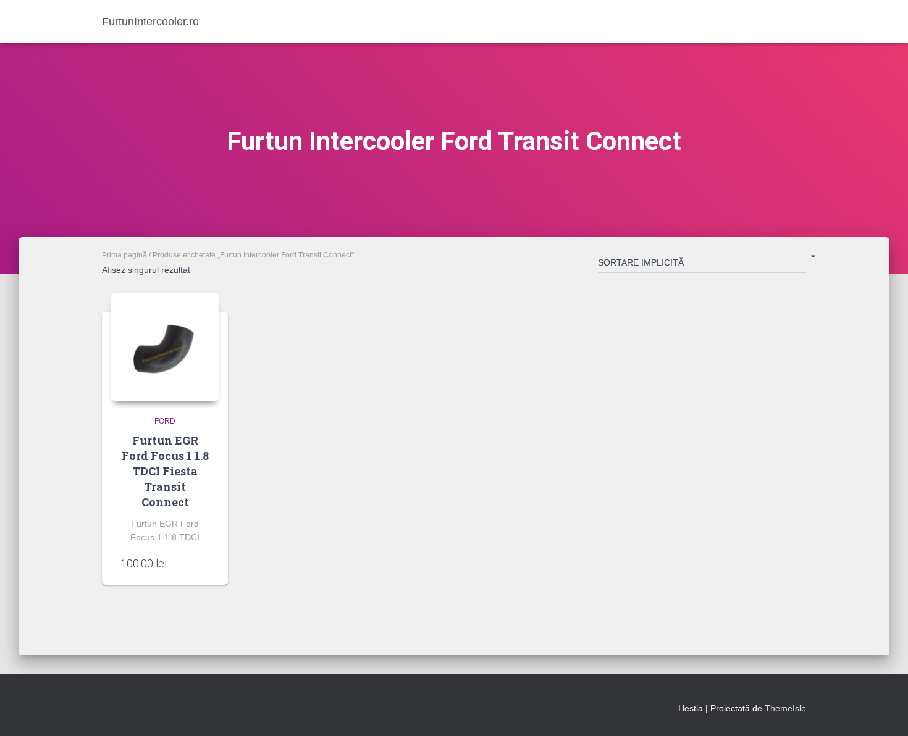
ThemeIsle (785, 708)
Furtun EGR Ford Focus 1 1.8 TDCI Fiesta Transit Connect (165, 471)
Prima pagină (124, 255)
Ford (164, 421)
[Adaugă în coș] (203, 563)
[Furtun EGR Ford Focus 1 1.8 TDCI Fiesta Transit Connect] (165, 347)
